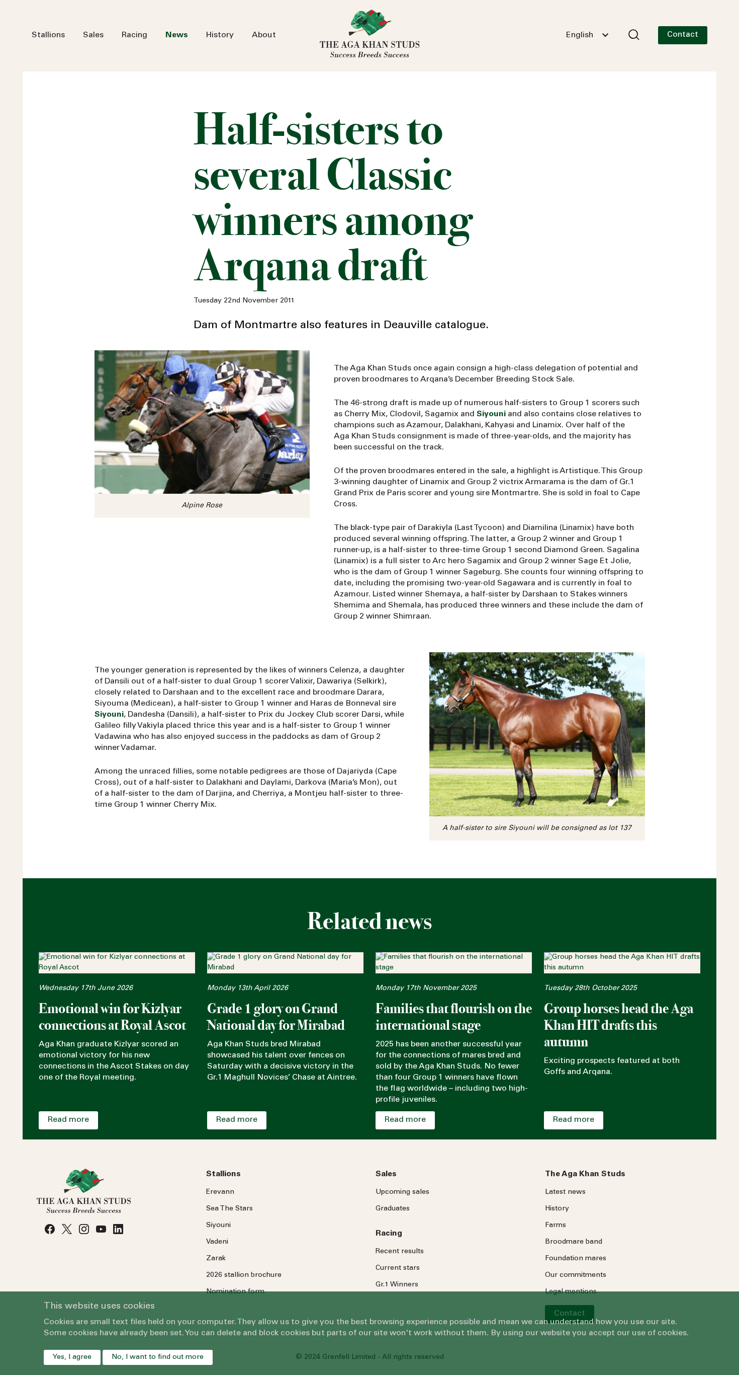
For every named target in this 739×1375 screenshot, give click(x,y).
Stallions (48, 35)
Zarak (216, 1258)
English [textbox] (579, 35)
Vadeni (217, 1242)
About (264, 35)
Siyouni (218, 1225)
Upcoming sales (402, 1192)
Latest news (565, 1192)
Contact (682, 35)
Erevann (220, 1192)
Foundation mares (575, 1258)
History (220, 35)
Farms (555, 1225)
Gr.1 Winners (397, 1284)
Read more (68, 1120)
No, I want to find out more (158, 1357)
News (176, 35)
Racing (134, 35)
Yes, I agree (72, 1357)
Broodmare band (573, 1242)
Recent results (400, 1251)
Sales (93, 35)
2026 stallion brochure (244, 1275)
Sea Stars (229, 1208)
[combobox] (587, 35)
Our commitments (575, 1275)
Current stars (398, 1268)
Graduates (393, 1208)
